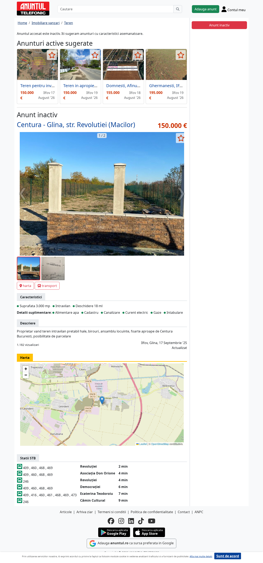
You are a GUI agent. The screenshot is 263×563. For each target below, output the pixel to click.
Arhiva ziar (84, 512)
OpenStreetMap (160, 444)
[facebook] (111, 521)
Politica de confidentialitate (152, 512)
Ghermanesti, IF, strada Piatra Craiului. (185, 85)
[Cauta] (177, 9)
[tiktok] (141, 521)
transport (49, 285)
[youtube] (151, 521)
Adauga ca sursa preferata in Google (135, 543)
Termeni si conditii (112, 512)
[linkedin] (131, 521)
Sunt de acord (227, 556)
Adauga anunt (206, 9)
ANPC (199, 512)
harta (27, 285)
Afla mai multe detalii (201, 556)
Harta (25, 357)
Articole (66, 512)
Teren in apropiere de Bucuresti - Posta (100, 85)
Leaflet (143, 444)
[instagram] (121, 521)
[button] (102, 400)
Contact (184, 512)
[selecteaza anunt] (52, 55)
